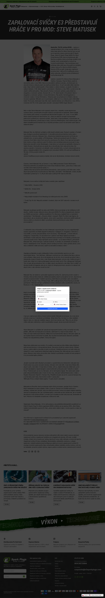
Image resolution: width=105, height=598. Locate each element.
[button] (92, 595)
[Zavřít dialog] (68, 288)
